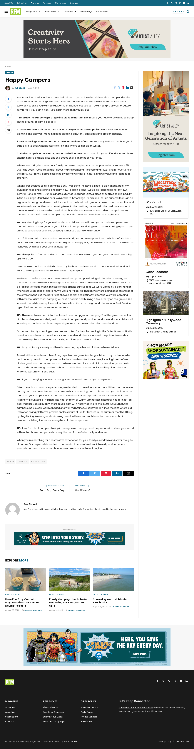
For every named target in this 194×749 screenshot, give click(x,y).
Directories (50, 11)
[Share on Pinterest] (123, 87)
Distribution (22, 3)
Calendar (68, 11)
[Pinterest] (8, 122)
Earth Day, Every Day (52, 490)
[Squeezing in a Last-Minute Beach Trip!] (113, 579)
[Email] (8, 130)
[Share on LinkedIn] (127, 87)
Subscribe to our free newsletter (136, 707)
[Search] (187, 11)
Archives (35, 3)
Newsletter (102, 11)
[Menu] (6, 11)
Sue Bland (20, 88)
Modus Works (70, 741)
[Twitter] (8, 107)
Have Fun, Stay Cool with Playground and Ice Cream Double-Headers (22, 603)
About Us (9, 3)
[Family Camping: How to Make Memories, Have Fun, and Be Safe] (69, 579)
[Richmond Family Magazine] (15, 11)
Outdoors (22, 461)
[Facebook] (8, 99)
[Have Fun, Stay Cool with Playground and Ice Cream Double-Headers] (25, 579)
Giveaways (86, 11)
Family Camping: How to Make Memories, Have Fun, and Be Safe (68, 603)
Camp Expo (60, 3)
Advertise (47, 3)
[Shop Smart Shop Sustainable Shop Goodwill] (166, 378)
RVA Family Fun (12, 594)
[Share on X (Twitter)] (119, 87)
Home (8, 66)
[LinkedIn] (8, 115)
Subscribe (178, 11)
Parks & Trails (38, 461)
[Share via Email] (132, 87)
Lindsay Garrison (33, 610)
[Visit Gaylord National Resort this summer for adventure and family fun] (69, 538)
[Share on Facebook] (115, 87)
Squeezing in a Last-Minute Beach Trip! (110, 601)
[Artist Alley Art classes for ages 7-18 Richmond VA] (97, 39)
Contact (74, 3)
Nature (10, 72)
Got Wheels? (82, 490)
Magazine (31, 11)
